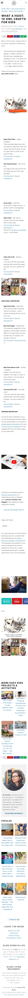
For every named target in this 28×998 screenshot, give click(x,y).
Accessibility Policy (14, 938)
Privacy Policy (14, 935)
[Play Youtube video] (14, 462)
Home (3, 8)
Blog (8, 8)
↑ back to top (14, 919)
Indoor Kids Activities (16, 11)
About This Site (14, 930)
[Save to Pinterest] (10, 36)
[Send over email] (23, 36)
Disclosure (14, 933)
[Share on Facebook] (17, 36)
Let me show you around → (14, 813)
